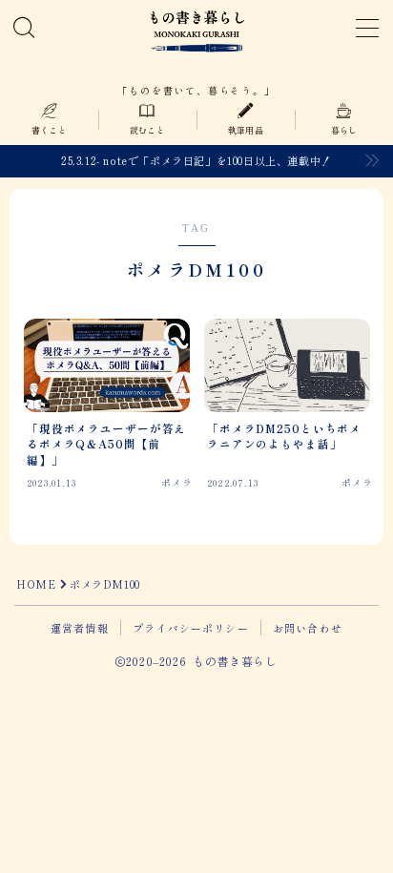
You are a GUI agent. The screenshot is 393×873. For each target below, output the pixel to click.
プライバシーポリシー (191, 627)
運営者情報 (80, 627)
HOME (35, 584)
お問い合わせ (307, 627)
